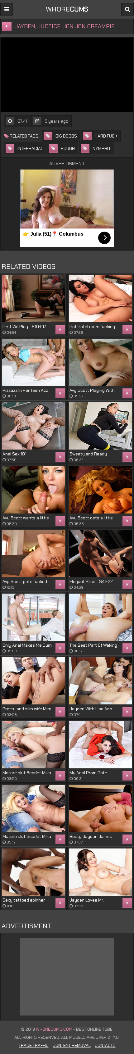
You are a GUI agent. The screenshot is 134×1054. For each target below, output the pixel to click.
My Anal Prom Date (88, 773)
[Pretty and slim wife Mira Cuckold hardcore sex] (33, 680)
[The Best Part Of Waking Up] (100, 617)
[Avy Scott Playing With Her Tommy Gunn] (100, 362)
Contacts (105, 1045)
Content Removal (72, 1045)
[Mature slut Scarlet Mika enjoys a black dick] (33, 744)
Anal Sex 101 (14, 454)
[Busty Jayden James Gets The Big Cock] (100, 808)
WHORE (67, 9)
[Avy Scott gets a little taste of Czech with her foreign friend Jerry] (100, 489)
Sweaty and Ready (88, 454)
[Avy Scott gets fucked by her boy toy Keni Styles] (33, 553)
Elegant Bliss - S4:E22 (91, 581)
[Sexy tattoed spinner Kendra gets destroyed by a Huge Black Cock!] (33, 872)
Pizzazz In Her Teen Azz (25, 390)
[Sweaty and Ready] (100, 426)
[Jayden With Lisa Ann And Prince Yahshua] (100, 680)
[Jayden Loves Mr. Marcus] (100, 872)
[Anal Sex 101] (33, 426)
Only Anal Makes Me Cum (27, 645)
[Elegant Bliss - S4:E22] (100, 553)
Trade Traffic (34, 1045)
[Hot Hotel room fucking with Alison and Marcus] (100, 298)
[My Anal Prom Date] (100, 744)
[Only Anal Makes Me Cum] (33, 617)
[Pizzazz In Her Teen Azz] (33, 362)
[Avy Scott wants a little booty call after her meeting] (33, 489)
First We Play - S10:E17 (24, 326)
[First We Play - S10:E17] (33, 298)
